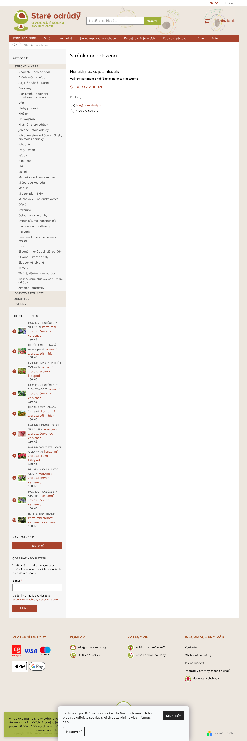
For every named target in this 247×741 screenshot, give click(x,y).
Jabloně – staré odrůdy (33, 130)
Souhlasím (173, 716)
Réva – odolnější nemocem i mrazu (37, 238)
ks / (37, 546)
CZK (210, 3)
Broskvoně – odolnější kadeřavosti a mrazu (33, 95)
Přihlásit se (25, 608)
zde (65, 722)
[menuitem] (24, 38)
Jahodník (24, 144)
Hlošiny (23, 113)
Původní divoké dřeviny (34, 226)
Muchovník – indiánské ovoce (38, 199)
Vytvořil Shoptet (225, 733)
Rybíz (22, 246)
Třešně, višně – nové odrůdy (37, 273)
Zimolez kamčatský (31, 288)
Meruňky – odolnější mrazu (36, 177)
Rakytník (24, 231)
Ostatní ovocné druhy (32, 215)
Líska (21, 166)
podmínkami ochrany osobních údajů (35, 599)
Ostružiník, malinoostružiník (37, 221)
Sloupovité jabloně (31, 262)
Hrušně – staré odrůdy (33, 124)
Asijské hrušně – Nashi (33, 83)
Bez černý (24, 88)
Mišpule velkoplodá (31, 182)
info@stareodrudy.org (89, 105)
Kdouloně (24, 161)
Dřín (21, 102)
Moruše (23, 188)
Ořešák (23, 204)
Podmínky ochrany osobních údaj (207, 671)
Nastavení (73, 732)
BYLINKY (20, 304)
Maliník (23, 171)
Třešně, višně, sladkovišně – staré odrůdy (40, 280)
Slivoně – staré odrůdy (33, 257)
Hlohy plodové (28, 108)
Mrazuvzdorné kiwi (31, 193)
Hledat (152, 20)
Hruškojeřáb (26, 119)
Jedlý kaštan (26, 150)
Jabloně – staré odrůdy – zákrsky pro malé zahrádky (40, 137)
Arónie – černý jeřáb (31, 77)
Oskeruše (24, 210)
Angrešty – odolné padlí (34, 72)
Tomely (23, 268)
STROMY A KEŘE (26, 66)
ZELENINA (21, 299)
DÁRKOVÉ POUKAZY (29, 293)
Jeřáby (22, 155)
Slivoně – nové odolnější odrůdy (40, 251)
